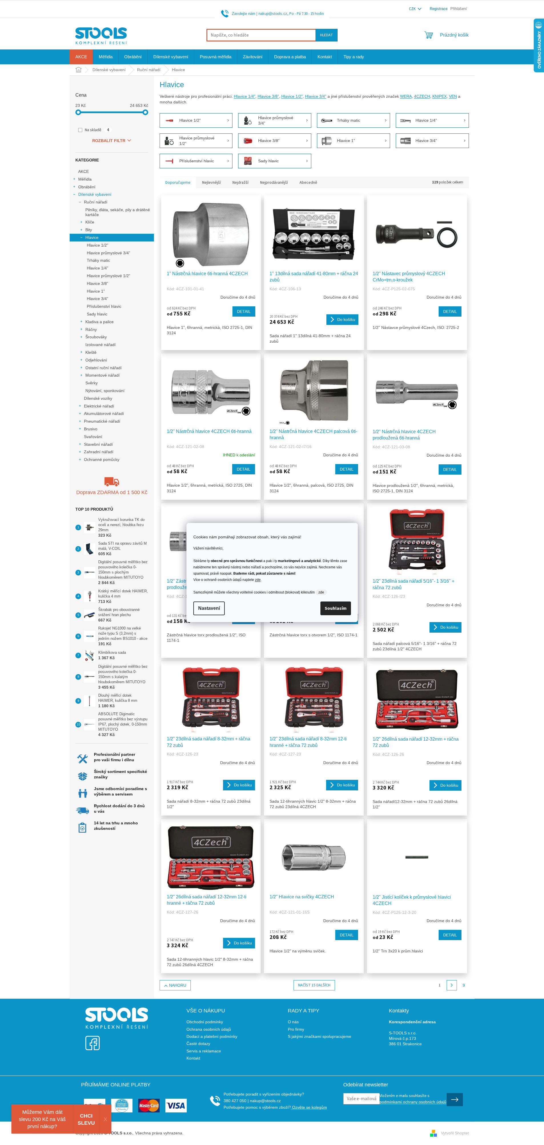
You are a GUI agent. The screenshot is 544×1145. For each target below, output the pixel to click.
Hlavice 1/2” (97, 245)
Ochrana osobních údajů (208, 1029)
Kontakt (193, 1058)
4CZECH (422, 96)
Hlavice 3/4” (97, 298)
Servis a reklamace (203, 1051)
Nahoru (177, 985)
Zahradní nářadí (98, 451)
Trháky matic (98, 260)
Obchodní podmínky (204, 1022)
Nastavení (209, 608)
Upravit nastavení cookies (207, 1133)
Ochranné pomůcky (101, 459)
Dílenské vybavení (94, 194)
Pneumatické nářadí (102, 421)
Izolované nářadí (100, 344)
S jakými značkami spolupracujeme (319, 1036)
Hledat (326, 35)
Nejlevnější (211, 182)
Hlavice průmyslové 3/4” (108, 253)
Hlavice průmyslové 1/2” (108, 275)
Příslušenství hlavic (104, 306)
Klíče (89, 222)
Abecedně (308, 182)
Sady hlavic (97, 314)
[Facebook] (92, 1039)
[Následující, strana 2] (452, 985)
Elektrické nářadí (99, 406)
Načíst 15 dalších (314, 985)
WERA (406, 96)
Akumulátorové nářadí (104, 413)
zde (258, 580)
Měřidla (85, 179)
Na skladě (97, 130)
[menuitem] (81, 56)
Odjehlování (96, 360)
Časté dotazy (198, 1043)
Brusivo (90, 429)
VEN (453, 96)
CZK (412, 8)
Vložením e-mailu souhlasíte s (413, 1098)
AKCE (83, 171)
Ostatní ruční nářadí (103, 367)
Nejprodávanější (274, 182)
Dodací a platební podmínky (211, 1036)
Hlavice (92, 237)
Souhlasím (336, 608)
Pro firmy (296, 1029)
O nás (293, 1022)
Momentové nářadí (102, 375)
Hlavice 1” (96, 291)
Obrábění (86, 187)
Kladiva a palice (99, 321)
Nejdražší (240, 182)
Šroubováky (96, 337)
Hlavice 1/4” (97, 268)
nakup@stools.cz (272, 13)
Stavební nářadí (98, 444)
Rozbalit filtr (108, 140)
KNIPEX (439, 96)
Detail (244, 311)
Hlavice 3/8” (97, 283)
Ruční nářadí (95, 202)
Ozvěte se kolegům (309, 1107)
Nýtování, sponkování (105, 390)
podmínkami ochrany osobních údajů (413, 1102)
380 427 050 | (236, 1100)
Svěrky (91, 383)
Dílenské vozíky (98, 398)
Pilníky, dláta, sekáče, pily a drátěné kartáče (117, 212)
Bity (88, 229)
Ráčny (91, 329)
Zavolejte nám (243, 13)
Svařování (93, 436)
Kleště (91, 352)
